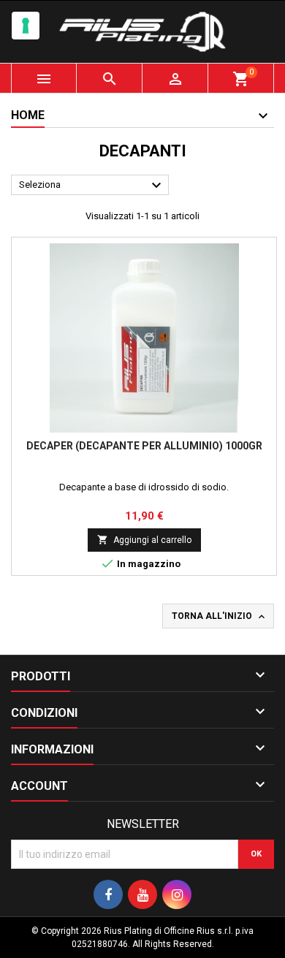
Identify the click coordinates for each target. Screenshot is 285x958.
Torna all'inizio (219, 617)
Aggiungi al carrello (144, 539)
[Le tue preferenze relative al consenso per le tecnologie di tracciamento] (25, 25)
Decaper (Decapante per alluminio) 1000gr (144, 446)
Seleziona (92, 185)
